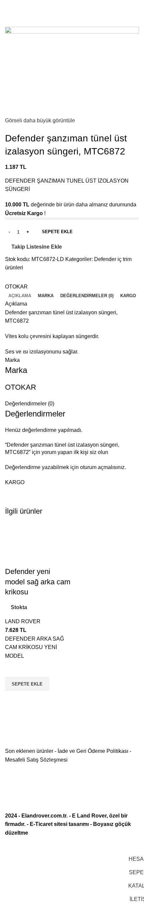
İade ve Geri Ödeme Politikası (93, 751)
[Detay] (72, 71)
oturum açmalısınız (102, 467)
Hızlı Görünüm (13, 699)
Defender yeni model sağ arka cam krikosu (37, 581)
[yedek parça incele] (37, 544)
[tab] (19, 296)
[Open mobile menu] (8, 6)
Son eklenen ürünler (29, 751)
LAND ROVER (23, 621)
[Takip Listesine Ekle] (13, 668)
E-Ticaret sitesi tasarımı (59, 824)
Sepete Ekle (57, 231)
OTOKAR (16, 286)
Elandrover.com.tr (43, 816)
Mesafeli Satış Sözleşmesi (36, 760)
